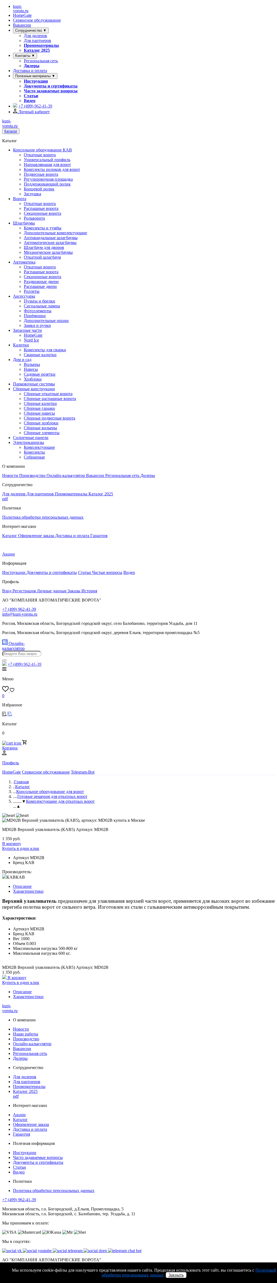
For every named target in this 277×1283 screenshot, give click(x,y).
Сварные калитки (40, 354)
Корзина (10, 748)
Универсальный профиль (47, 159)
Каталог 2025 (37, 50)
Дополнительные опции (46, 320)
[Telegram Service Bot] (15, 106)
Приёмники (35, 315)
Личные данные (52, 591)
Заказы (74, 591)
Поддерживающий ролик (47, 184)
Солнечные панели (30, 437)
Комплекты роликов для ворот (52, 169)
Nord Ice (31, 340)
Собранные (34, 457)
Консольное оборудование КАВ (42, 150)
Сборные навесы (39, 413)
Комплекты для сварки (45, 349)
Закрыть (176, 1275)
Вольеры (32, 364)
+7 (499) (35, 106)
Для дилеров (35, 35)
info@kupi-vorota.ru (19, 614)
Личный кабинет (33, 111)
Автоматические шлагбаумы (50, 242)
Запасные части (27, 330)
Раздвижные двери (41, 281)
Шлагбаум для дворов (44, 247)
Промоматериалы (41, 45)
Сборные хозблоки (41, 423)
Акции (8, 554)
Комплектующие (39, 447)
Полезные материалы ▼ (35, 76)
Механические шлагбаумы (48, 252)
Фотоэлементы (37, 310)
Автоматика (24, 262)
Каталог (10, 131)
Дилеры (31, 65)
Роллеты (31, 291)
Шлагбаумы (24, 223)
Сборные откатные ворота (48, 393)
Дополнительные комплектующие (55, 232)
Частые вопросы (107, 572)
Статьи (31, 95)
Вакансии (22, 25)
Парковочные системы (34, 384)
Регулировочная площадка (48, 179)
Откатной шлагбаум (42, 257)
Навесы (31, 369)
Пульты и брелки (39, 301)
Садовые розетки (39, 374)
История (89, 591)
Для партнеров (37, 40)
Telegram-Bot (82, 772)
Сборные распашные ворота (50, 398)
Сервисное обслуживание (37, 20)
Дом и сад (22, 359)
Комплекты (34, 452)
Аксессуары (24, 296)
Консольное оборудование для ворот (50, 791)
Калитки (21, 345)
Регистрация (24, 591)
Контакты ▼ (25, 56)
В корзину (11, 843)
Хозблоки (33, 379)
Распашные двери (40, 286)
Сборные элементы (42, 432)
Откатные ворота (40, 154)
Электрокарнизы (28, 442)
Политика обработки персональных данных (43, 517)
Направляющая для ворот (47, 164)
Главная (21, 781)
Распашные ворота (41, 208)
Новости (10, 475)
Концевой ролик (39, 189)
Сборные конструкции (34, 388)
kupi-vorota (20, 8)
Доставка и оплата (30, 70)
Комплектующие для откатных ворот (60, 801)
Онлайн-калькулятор (66, 475)
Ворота (19, 198)
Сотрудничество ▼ (31, 30)
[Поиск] (4, 660)
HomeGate (22, 15)
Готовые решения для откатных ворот (52, 796)
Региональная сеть (41, 61)
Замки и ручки (37, 325)
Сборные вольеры (40, 427)
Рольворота (34, 218)
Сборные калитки (40, 403)
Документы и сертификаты (51, 86)
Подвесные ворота (41, 174)
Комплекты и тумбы (42, 228)
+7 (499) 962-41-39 (19, 1199)
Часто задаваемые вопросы (51, 91)
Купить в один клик (20, 848)
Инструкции (36, 81)
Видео (29, 100)
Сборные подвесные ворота (49, 418)
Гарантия (98, 535)
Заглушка (32, 193)
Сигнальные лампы (42, 306)
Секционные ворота (42, 213)
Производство (33, 475)
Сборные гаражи (39, 408)
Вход (7, 591)
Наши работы (25, 1034)
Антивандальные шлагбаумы (51, 237)
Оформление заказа (36, 535)
